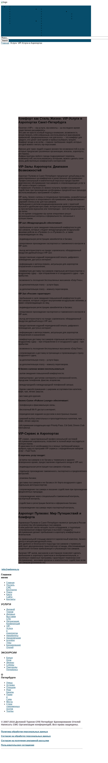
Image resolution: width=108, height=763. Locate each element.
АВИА (15, 18)
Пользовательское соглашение (17, 745)
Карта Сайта (9, 595)
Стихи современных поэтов (58, 35)
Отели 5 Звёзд (80, 14)
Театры (47, 18)
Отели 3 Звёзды (81, 18)
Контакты (10, 599)
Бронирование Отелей (24, 23)
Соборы (47, 14)
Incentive (16, 21)
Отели (71, 11)
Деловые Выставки (22, 9)
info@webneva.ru (10, 569)
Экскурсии (73, 9)
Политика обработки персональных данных (24, 732)
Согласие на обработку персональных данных (26, 736)
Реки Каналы (50, 28)
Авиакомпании (13, 638)
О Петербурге (80, 21)
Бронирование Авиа (22, 16)
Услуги (41, 7)
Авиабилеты (12, 635)
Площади (48, 26)
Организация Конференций (13, 622)
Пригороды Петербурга (55, 16)
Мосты (46, 33)
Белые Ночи (49, 9)
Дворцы (47, 11)
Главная (5, 43)
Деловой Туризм (20, 7)
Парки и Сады (50, 30)
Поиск (9, 592)
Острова (47, 23)
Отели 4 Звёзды (81, 16)
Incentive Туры (10, 641)
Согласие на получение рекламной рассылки (25, 741)
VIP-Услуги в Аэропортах (25, 14)
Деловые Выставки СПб (11, 616)
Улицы (46, 21)
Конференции (19, 11)
